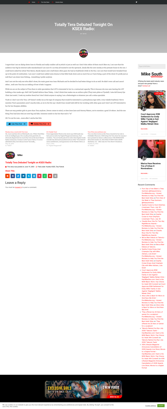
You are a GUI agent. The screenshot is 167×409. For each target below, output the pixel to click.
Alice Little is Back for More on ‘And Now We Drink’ (153, 307)
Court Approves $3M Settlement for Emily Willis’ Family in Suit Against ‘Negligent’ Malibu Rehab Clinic (150, 119)
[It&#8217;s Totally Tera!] (67, 139)
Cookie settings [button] (150, 406)
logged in (18, 187)
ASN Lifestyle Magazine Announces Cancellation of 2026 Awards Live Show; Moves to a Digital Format (153, 363)
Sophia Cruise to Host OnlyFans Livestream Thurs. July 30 (151, 216)
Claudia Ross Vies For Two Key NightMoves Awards (152, 233)
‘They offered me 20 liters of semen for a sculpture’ (153, 323)
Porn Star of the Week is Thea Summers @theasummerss (153, 200)
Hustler (48, 167)
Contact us (146, 86)
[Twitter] (136, 2)
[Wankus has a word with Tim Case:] (25, 139)
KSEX (53, 167)
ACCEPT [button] (160, 405)
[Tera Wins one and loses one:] (108, 139)
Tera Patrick (60, 167)
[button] (7, 176)
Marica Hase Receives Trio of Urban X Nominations (151, 165)
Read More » (144, 129)
